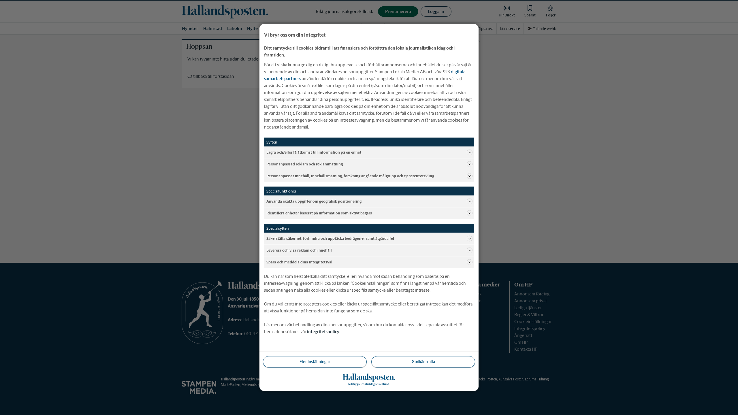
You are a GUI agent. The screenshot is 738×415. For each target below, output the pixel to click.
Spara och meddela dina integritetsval (299, 261)
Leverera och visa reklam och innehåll (299, 250)
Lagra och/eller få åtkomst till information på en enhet (313, 152)
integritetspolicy (323, 331)
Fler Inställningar (315, 361)
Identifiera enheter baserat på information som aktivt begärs (319, 212)
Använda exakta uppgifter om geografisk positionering (314, 201)
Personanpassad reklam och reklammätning (304, 163)
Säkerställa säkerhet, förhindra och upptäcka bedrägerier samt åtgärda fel (330, 238)
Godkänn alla (423, 361)
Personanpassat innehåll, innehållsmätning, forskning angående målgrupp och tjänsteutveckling (350, 175)
